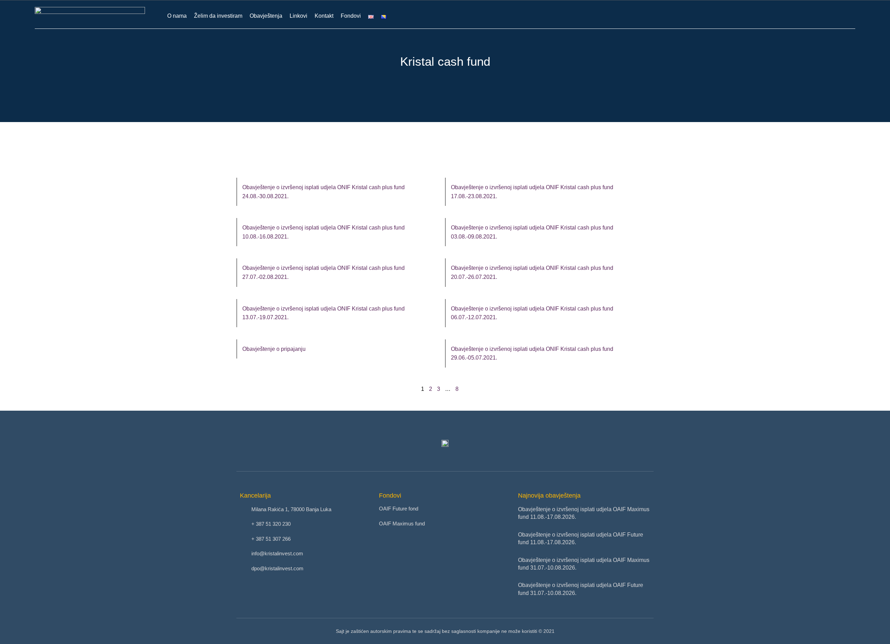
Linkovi (298, 16)
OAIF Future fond (398, 509)
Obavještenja (266, 16)
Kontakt (324, 16)
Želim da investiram (218, 16)
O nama (177, 16)
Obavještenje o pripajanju (274, 349)
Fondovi (351, 16)
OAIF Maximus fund (402, 523)
